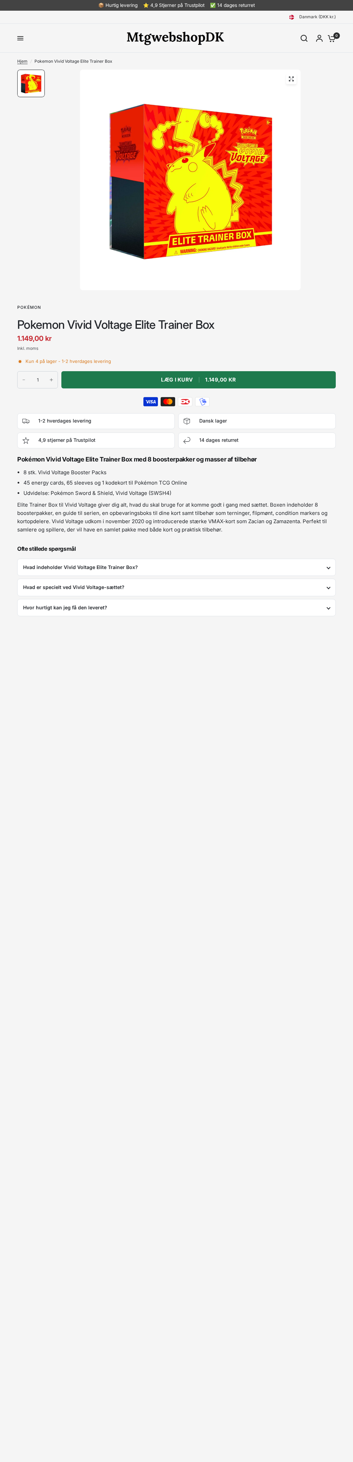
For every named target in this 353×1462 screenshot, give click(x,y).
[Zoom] (291, 79)
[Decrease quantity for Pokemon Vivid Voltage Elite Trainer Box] (24, 380)
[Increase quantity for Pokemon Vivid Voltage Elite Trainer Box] (51, 380)
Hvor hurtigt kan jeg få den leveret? (65, 607)
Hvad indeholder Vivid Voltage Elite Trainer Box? (80, 567)
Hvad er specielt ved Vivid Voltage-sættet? (73, 587)
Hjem (22, 61)
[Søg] (304, 38)
